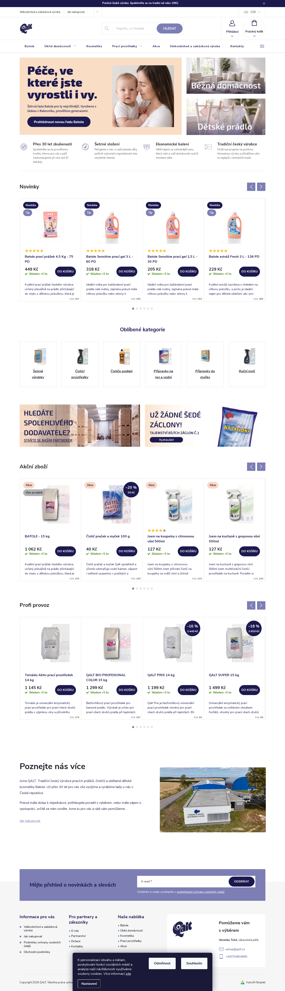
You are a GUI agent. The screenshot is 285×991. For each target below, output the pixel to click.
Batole (124, 925)
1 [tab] (133, 309)
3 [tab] (141, 309)
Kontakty (77, 946)
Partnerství (78, 936)
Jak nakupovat (75, 12)
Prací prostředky (130, 941)
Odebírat (241, 881)
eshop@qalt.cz (235, 949)
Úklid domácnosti (131, 931)
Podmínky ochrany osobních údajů (42, 944)
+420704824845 (236, 957)
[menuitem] (29, 46)
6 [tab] (152, 309)
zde (128, 973)
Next (261, 187)
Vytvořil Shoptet (255, 982)
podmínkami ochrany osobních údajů (200, 892)
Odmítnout (162, 963)
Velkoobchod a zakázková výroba (40, 12)
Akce (123, 946)
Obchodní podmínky (37, 952)
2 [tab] (137, 309)
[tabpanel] (50, 249)
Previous (251, 187)
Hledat (169, 28)
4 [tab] (144, 309)
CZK (253, 12)
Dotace (75, 941)
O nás (75, 931)
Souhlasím (194, 963)
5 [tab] (148, 309)
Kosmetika (127, 936)
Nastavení (89, 983)
